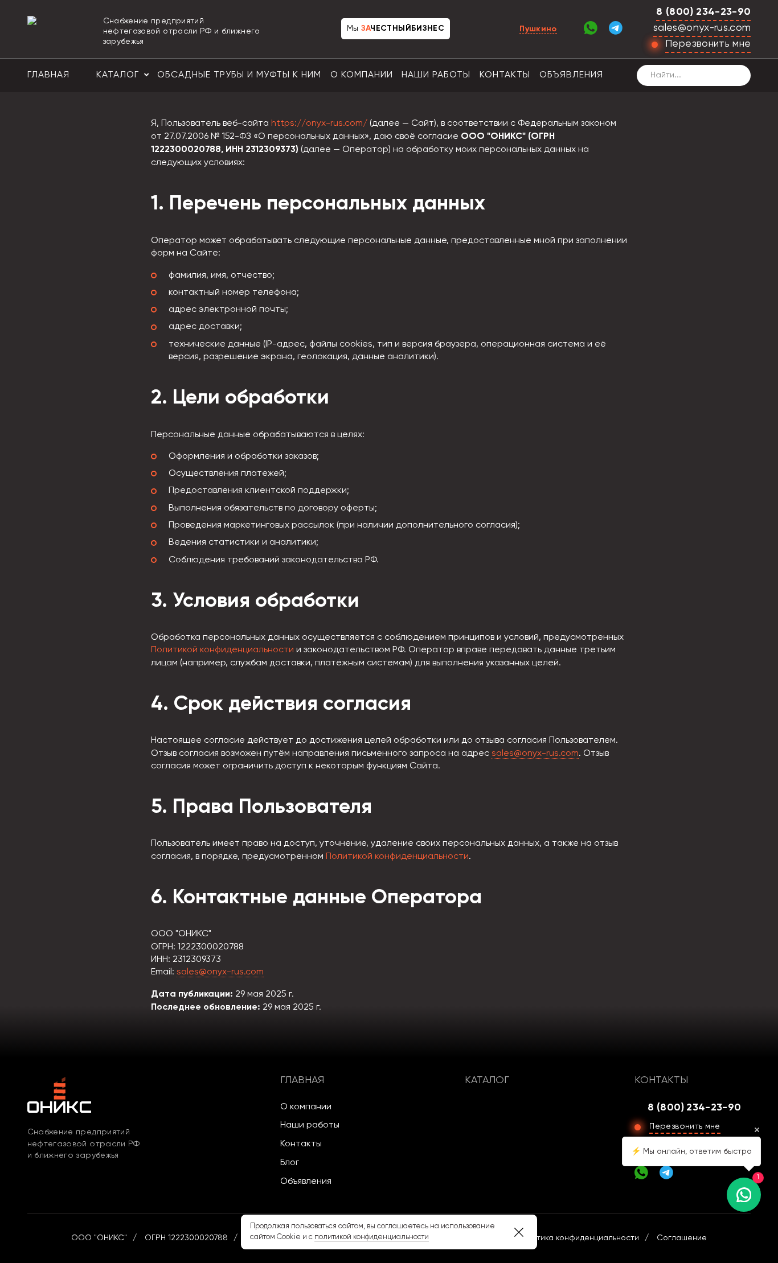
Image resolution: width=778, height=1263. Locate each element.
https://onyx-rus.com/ (319, 123)
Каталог (117, 75)
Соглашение (682, 1238)
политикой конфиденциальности (371, 1237)
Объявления (571, 75)
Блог (289, 1162)
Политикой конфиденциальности (222, 650)
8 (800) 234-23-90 (703, 12)
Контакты (505, 75)
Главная (48, 75)
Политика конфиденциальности (578, 1238)
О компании (361, 75)
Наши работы (436, 75)
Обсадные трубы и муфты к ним (239, 75)
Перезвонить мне (708, 44)
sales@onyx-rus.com (702, 28)
